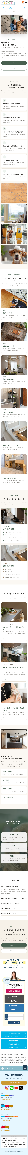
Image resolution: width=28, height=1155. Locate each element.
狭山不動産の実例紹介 (14, 1040)
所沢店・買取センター (6, 1114)
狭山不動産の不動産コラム (14, 1044)
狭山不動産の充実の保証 (14, 1033)
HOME (2, 11)
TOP (25, 1068)
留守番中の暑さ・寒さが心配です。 (10, 903)
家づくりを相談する (14, 68)
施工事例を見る (14, 63)
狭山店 (2, 1093)
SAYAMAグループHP (14, 1047)
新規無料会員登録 (15, 991)
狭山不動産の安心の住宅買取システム (14, 1036)
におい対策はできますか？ (8, 908)
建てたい (6, 11)
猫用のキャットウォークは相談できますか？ (12, 898)
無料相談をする (14, 945)
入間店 (2, 1104)
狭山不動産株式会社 (13, 1151)
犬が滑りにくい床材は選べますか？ (10, 886)
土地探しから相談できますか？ (9, 913)
